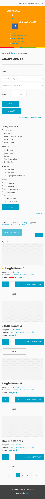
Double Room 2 (13, 441)
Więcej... (14, 294)
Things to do (7, 130)
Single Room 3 (12, 326)
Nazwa (15, 223)
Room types (6, 146)
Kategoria (26, 223)
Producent (5, 225)
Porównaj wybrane (11, 233)
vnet (27, 493)
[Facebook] (15, 26)
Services (5, 180)
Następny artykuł (32, 475)
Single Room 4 (12, 383)
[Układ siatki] (41, 235)
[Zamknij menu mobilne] (12, 19)
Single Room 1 (14, 268)
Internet (5, 166)
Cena (15, 225)
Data (23, 225)
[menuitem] (13, 33)
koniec (37, 475)
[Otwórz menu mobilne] (12, 15)
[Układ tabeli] (37, 235)
